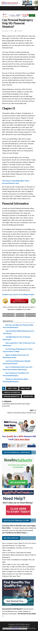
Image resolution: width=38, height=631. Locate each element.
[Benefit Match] (18, 604)
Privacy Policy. (31, 628)
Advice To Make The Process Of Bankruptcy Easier (16, 356)
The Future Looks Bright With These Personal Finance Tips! (15, 182)
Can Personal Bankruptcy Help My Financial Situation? (16, 362)
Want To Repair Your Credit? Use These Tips (17, 571)
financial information (12, 392)
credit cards (12, 388)
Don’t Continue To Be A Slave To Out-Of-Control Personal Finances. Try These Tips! (19, 544)
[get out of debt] (19, 446)
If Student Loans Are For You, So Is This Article (18, 569)
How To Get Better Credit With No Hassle (16, 552)
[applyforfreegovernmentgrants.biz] (19, 5)
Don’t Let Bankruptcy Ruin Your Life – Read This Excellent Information (18, 368)
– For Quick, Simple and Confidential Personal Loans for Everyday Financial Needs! (19, 529)
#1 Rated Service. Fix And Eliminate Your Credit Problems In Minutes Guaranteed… (19, 611)
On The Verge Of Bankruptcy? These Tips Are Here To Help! (18, 350)
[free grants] (18, 515)
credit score (25, 388)
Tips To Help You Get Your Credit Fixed (15, 564)
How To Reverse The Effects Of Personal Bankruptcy (16, 374)
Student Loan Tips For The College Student (18, 294)
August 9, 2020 (9, 31)
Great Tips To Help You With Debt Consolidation (18, 567)
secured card (28, 396)
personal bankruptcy (12, 396)
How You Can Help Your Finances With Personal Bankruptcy (18, 326)
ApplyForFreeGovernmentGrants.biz (19, 626)
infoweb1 (19, 31)
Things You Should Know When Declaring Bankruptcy (15, 380)
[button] (35, 8)
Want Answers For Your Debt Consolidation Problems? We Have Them (17, 575)
